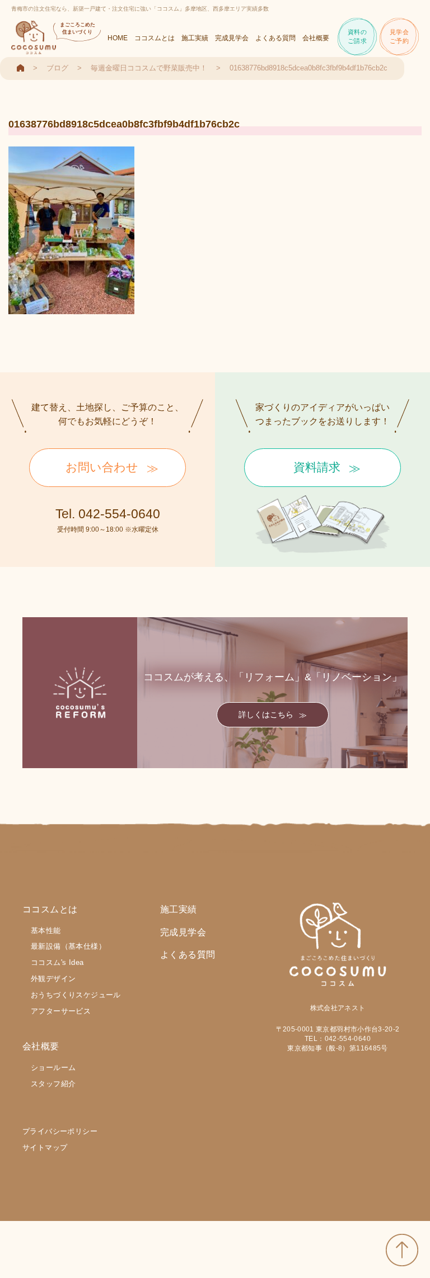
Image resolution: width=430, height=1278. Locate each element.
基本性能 (46, 930)
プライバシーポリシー (59, 1131)
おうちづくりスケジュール (76, 995)
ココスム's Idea (57, 962)
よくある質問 (275, 38)
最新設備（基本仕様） (68, 946)
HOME (118, 38)
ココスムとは (154, 38)
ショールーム (53, 1067)
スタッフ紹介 (53, 1084)
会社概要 (315, 38)
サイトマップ (44, 1147)
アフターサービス (61, 1011)
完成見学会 (232, 38)
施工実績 (194, 38)
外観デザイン (53, 978)
